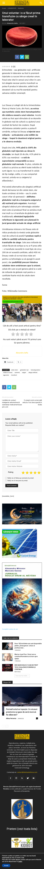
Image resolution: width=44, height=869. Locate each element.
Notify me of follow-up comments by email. (20, 478)
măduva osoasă (7, 372)
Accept (6, 865)
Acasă (4, 8)
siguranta (6, 375)
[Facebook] (10, 778)
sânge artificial (32, 372)
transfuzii (14, 375)
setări (20, 861)
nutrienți (17, 372)
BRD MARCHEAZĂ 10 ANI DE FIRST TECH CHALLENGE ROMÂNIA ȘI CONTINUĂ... (26, 667)
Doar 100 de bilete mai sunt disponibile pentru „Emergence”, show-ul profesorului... (28, 646)
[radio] (13, 334)
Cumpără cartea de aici (10, 629)
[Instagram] (16, 778)
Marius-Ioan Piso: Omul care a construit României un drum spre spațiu (26, 656)
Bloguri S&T (7, 682)
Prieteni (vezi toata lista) (22, 829)
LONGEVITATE (12, 8)
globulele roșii (24, 370)
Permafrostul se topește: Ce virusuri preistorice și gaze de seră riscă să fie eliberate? (21, 712)
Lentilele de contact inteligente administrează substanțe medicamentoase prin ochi (12, 403)
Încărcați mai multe (21, 676)
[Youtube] (33, 778)
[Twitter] (28, 778)
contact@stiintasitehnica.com (27, 772)
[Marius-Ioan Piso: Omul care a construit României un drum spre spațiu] (7, 657)
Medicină (21, 8)
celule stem (14, 370)
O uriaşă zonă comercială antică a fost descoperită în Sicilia (32, 402)
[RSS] (22, 778)
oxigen (24, 372)
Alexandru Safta (12, 23)
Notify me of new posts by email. (17, 480)
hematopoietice (35, 370)
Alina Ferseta (11, 718)
